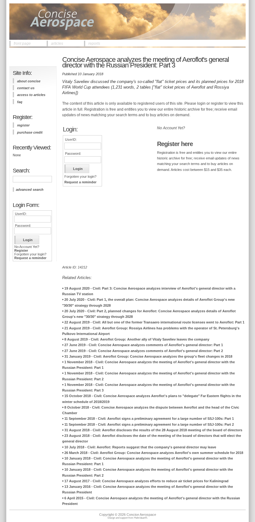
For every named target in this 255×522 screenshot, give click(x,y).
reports (94, 43)
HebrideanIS (140, 517)
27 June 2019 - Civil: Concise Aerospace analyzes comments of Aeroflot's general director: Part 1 (143, 345)
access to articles (31, 95)
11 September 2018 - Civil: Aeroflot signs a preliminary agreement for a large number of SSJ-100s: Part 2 (149, 424)
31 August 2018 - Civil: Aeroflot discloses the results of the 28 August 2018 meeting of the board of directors (153, 430)
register (23, 125)
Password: (23, 225)
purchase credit (30, 132)
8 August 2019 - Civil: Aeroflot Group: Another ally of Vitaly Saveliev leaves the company (136, 339)
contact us (26, 88)
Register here (175, 143)
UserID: (21, 214)
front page (22, 43)
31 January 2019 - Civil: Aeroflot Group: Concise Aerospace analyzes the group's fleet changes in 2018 (148, 356)
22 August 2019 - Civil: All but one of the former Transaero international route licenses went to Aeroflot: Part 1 (154, 322)
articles (57, 43)
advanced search (30, 189)
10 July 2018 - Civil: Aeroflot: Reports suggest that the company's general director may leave (140, 447)
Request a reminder (30, 258)
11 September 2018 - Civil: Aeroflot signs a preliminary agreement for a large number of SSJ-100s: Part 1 (149, 418)
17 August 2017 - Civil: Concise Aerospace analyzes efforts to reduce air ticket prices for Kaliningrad (146, 481)
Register (21, 250)
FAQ (19, 102)
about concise (28, 81)
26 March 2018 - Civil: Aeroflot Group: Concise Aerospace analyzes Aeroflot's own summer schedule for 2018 (153, 453)
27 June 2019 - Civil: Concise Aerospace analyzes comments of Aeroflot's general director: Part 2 (143, 351)
